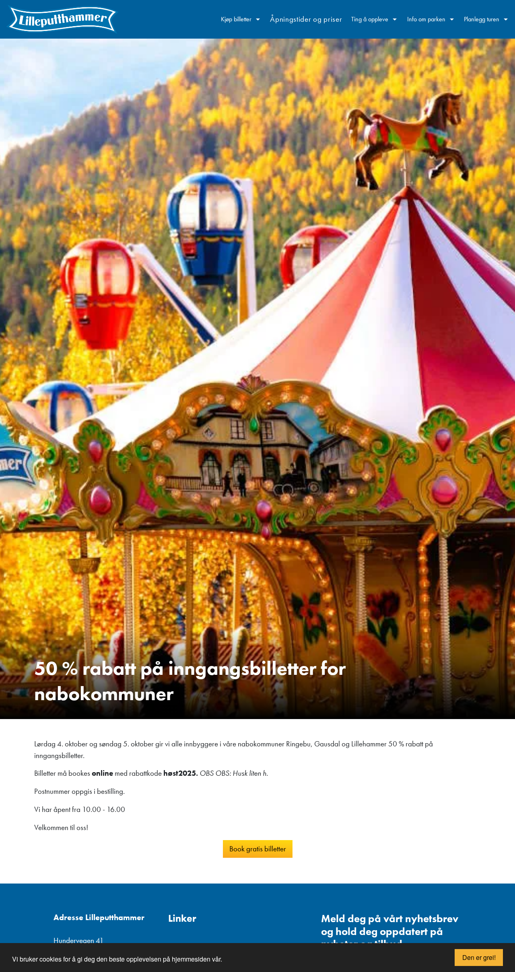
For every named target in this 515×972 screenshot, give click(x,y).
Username (330, 898)
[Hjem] (62, 19)
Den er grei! (479, 957)
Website (327, 898)
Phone (324, 898)
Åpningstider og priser (306, 19)
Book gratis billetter (257, 849)
